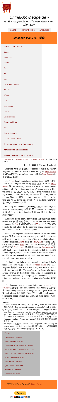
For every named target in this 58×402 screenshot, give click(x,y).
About (39, 384)
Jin (16, 224)
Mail (33, 384)
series (48, 285)
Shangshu (7, 57)
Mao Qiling (47, 174)
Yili (5, 74)
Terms (7, 333)
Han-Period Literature (14, 341)
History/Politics (28, 30)
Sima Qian (37, 242)
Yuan (38, 224)
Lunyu (6, 101)
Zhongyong (8, 106)
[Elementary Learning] (13, 138)
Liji (5, 79)
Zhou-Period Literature (14, 337)
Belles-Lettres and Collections (18, 155)
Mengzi (6, 95)
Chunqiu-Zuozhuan (11, 84)
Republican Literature (13, 370)
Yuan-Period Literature (14, 358)
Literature (44, 30)
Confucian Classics (21, 159)
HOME (13, 30)
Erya (6, 128)
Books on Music (10, 122)
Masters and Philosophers (16, 150)
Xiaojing (7, 90)
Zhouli (6, 68)
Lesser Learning (10, 133)
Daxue (6, 111)
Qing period (50, 171)
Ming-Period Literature (14, 362)
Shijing (6, 63)
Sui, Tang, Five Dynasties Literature (19, 349)
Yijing (6, 52)
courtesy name (39, 265)
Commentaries (9, 117)
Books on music (39, 159)
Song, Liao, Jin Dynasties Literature (19, 354)
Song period (47, 247)
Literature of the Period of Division (19, 345)
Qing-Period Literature (14, 366)
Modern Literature (12, 374)
